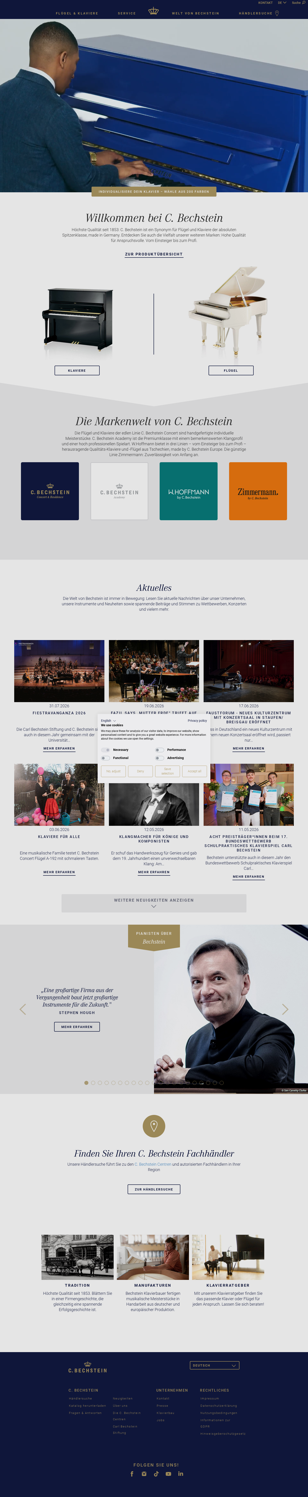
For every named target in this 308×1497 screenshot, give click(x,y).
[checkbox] (105, 750)
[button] (108, 721)
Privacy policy (197, 720)
